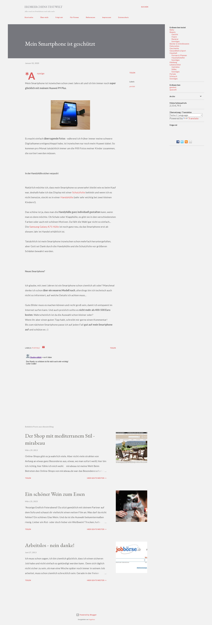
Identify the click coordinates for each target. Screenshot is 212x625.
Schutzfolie (78, 192)
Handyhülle (66, 197)
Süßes (174, 69)
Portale (173, 74)
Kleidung (173, 62)
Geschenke (174, 48)
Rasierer (175, 39)
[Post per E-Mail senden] (43, 348)
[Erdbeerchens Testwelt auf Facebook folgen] (177, 142)
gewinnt (173, 87)
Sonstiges (176, 41)
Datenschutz (123, 17)
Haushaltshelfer (178, 57)
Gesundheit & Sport (178, 50)
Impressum (106, 17)
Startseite (29, 17)
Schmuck (173, 76)
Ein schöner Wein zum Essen (55, 493)
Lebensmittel (175, 64)
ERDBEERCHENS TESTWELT (43, 7)
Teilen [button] (132, 73)
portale (132, 86)
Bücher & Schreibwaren (179, 43)
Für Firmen (74, 17)
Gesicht (175, 34)
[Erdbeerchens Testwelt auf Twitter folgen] (182, 142)
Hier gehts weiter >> (96, 478)
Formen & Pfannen (179, 55)
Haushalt (173, 53)
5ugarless (92, 619)
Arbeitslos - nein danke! (49, 545)
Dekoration (174, 46)
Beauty (173, 32)
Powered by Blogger (88, 615)
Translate (193, 118)
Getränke (175, 67)
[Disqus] (70, 383)
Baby (172, 30)
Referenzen (90, 17)
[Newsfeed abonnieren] (186, 142)
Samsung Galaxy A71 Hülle (44, 226)
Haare (174, 37)
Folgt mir (59, 17)
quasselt (173, 89)
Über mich (44, 17)
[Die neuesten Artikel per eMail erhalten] (190, 142)
